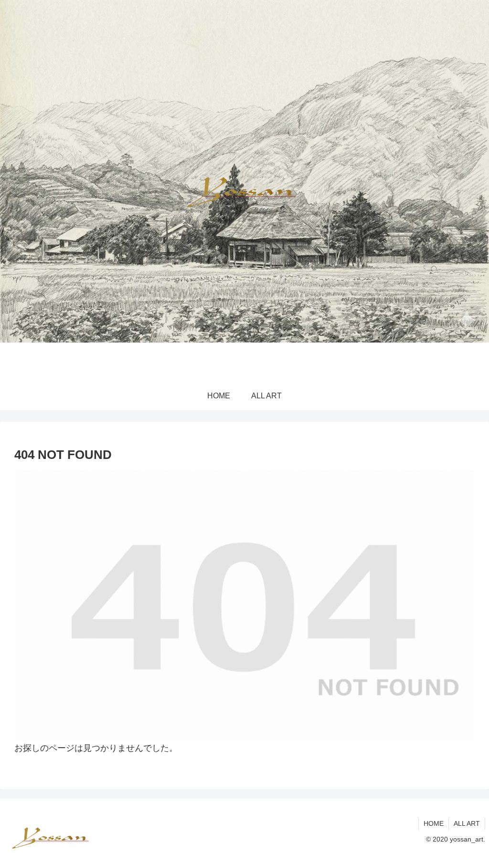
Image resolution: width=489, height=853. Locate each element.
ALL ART (467, 823)
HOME (434, 823)
